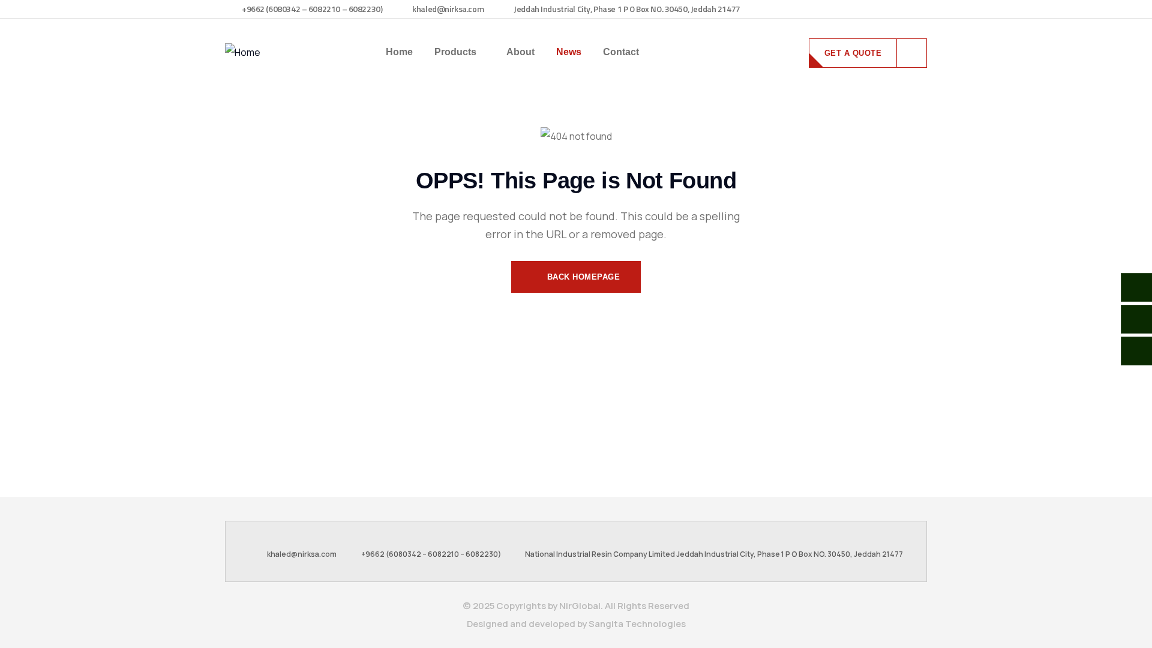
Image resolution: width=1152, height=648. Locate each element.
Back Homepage (582, 276)
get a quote (853, 53)
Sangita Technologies (637, 623)
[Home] (242, 52)
